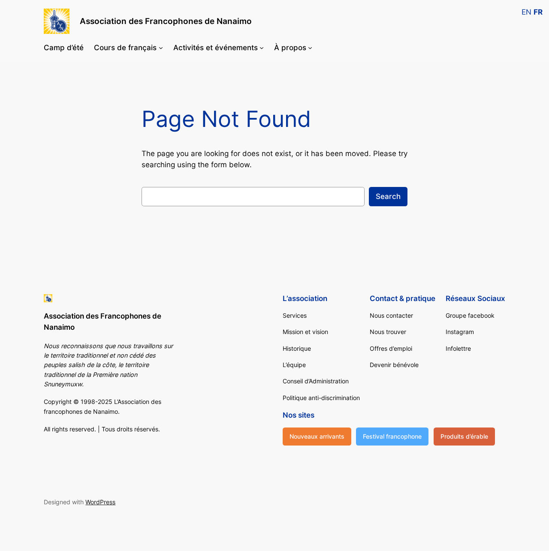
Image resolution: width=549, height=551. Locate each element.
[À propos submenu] (310, 47)
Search (388, 196)
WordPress (100, 502)
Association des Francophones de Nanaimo (166, 21)
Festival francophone (392, 436)
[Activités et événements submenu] (261, 47)
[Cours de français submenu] (161, 47)
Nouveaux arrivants (317, 436)
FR (538, 12)
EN (526, 12)
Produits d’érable (464, 436)
